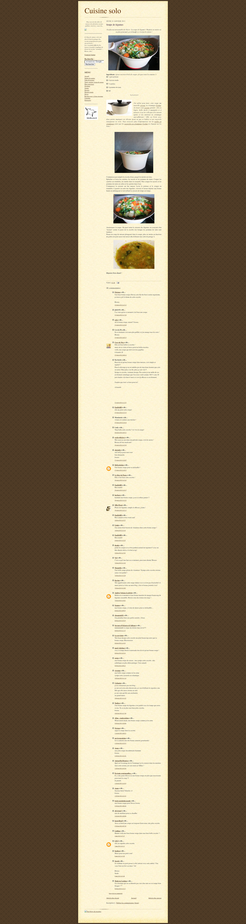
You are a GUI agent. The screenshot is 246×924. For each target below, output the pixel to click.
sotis (116, 320)
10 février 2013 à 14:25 (120, 698)
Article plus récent (112, 898)
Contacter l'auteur (90, 55)
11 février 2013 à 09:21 (120, 733)
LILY (117, 841)
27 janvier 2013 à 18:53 (120, 470)
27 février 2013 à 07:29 (120, 826)
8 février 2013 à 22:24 (120, 653)
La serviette (119, 635)
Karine (117, 580)
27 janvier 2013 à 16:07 (120, 460)
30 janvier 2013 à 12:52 (120, 500)
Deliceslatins (119, 465)
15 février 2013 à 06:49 (120, 806)
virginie (117, 670)
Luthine (117, 831)
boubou (117, 851)
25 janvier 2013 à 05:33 (120, 337)
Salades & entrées (90, 78)
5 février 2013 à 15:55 (120, 540)
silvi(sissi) (118, 810)
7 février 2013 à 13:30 (120, 575)
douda (117, 545)
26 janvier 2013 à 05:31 (120, 432)
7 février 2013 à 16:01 (120, 600)
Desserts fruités (89, 92)
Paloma (117, 292)
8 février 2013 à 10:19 (120, 620)
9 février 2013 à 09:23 (120, 666)
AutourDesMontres (121, 760)
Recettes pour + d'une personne (94, 96)
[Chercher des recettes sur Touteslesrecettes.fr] (93, 911)
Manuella (118, 568)
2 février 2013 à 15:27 (120, 520)
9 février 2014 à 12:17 (120, 889)
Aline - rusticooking (122, 718)
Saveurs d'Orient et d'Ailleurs (125, 625)
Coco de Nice (119, 342)
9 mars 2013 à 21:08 (120, 876)
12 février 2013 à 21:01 (120, 756)
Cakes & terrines (89, 80)
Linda (117, 525)
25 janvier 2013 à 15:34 (120, 412)
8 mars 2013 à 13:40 (120, 856)
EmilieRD (118, 407)
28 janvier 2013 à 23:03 (120, 480)
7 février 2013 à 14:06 (120, 588)
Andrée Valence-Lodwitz (123, 592)
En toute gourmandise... (123, 773)
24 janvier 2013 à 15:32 (120, 305)
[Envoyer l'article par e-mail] (118, 282)
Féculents (87, 86)
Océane (117, 728)
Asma (117, 748)
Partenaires (88, 100)
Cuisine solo (103, 10)
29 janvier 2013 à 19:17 (120, 490)
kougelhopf (119, 820)
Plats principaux (89, 84)
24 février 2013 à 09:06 (120, 816)
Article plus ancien (154, 898)
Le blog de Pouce (121, 475)
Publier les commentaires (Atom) (127, 903)
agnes (117, 658)
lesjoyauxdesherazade (122, 801)
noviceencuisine (120, 738)
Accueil (87, 76)
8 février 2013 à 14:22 (120, 643)
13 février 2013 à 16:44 (120, 783)
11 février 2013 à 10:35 (120, 743)
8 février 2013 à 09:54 (120, 610)
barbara (118, 495)
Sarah (117, 861)
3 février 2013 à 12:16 (120, 530)
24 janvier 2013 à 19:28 (120, 325)
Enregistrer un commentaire (115, 893)
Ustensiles (87, 98)
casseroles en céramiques (133, 124)
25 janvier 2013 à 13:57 (120, 402)
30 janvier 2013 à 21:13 (120, 510)
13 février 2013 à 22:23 (120, 796)
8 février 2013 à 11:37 (120, 630)
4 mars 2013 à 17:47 (120, 836)
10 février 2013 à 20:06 (120, 723)
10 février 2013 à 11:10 (120, 678)
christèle (118, 450)
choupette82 (119, 615)
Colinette (118, 683)
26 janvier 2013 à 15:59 (120, 445)
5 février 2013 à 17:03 (120, 553)
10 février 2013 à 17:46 (120, 713)
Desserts (87, 90)
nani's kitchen (120, 648)
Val (116, 557)
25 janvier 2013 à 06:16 (120, 355)
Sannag (117, 605)
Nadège (117, 703)
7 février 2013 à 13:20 (120, 563)
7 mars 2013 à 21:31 (120, 846)
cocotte (142, 105)
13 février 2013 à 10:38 (120, 768)
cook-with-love (120, 437)
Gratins (87, 88)
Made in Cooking (121, 881)
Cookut (158, 105)
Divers (86, 94)
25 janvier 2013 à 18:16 (120, 422)
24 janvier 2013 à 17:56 (120, 315)
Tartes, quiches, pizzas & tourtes (94, 82)
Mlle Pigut (118, 505)
